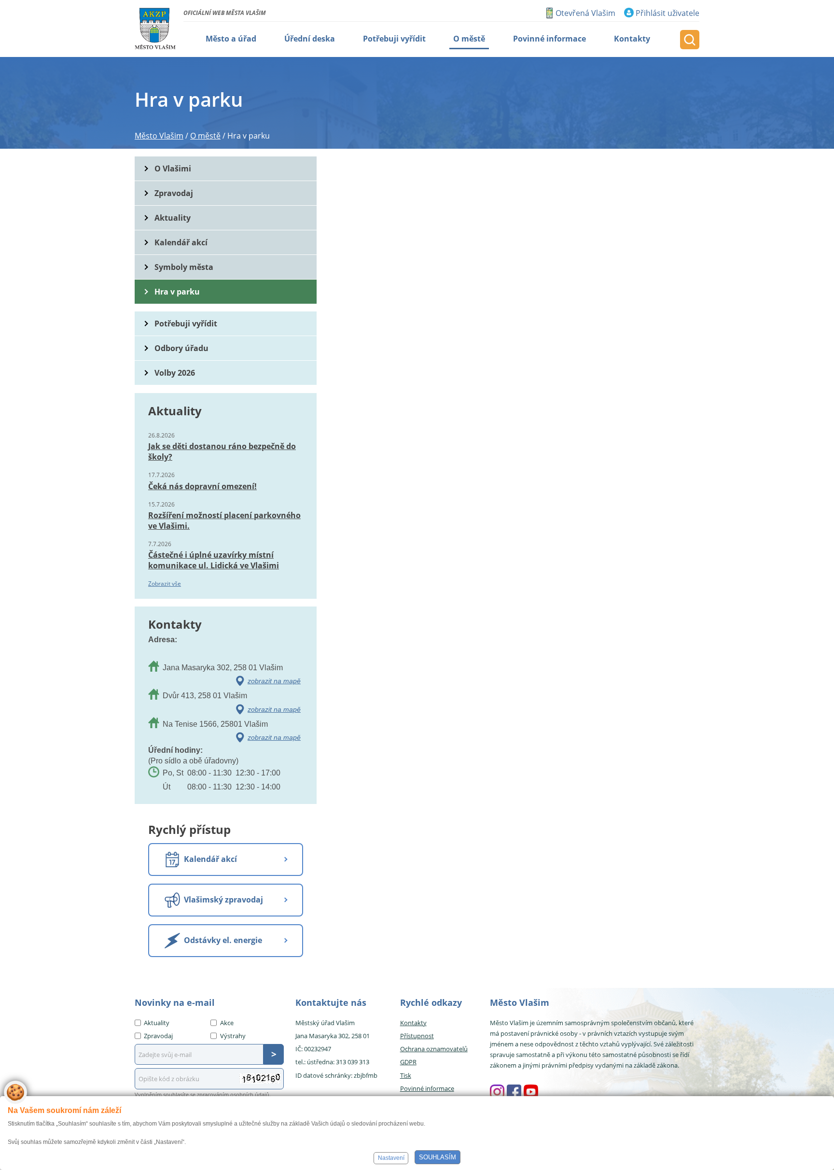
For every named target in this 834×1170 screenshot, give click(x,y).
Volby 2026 (174, 372)
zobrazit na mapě (274, 681)
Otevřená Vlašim (585, 13)
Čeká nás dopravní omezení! (202, 486)
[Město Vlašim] (155, 28)
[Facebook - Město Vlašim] (514, 1092)
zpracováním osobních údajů (233, 1094)
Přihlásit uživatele (667, 13)
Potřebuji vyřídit (185, 323)
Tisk (405, 1075)
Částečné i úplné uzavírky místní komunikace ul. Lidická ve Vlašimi (213, 560)
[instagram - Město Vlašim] (497, 1092)
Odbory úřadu (181, 348)
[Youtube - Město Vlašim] (531, 1092)
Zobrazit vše (164, 583)
